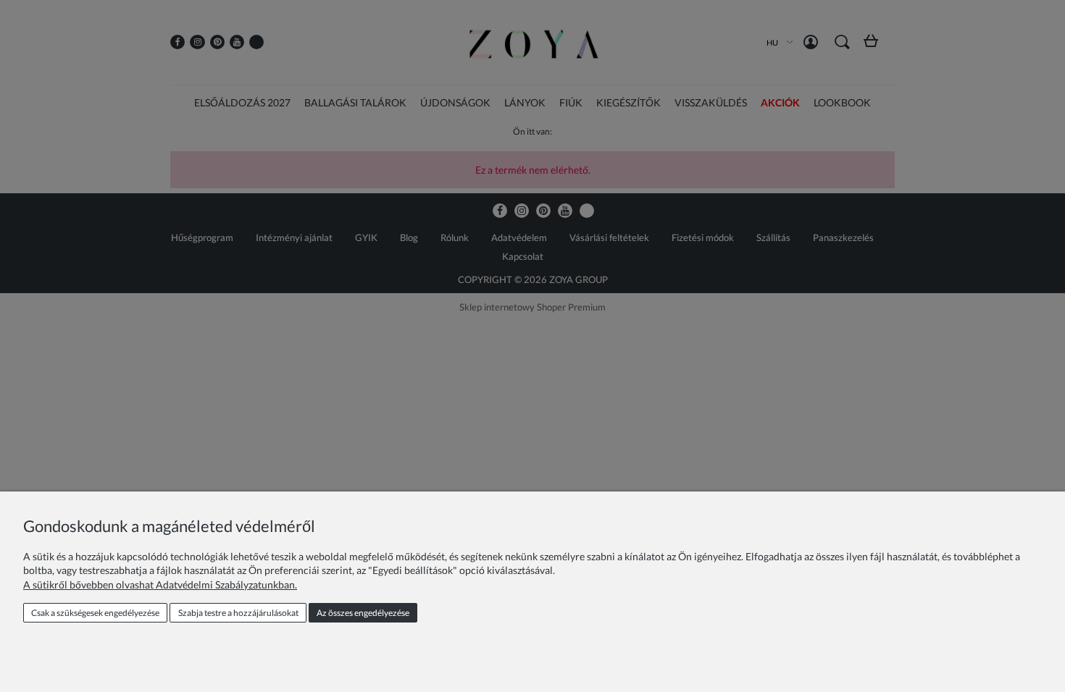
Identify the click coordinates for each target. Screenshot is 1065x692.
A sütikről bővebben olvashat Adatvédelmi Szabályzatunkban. (160, 584)
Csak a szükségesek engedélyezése (95, 612)
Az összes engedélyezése (363, 612)
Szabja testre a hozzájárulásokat (238, 612)
